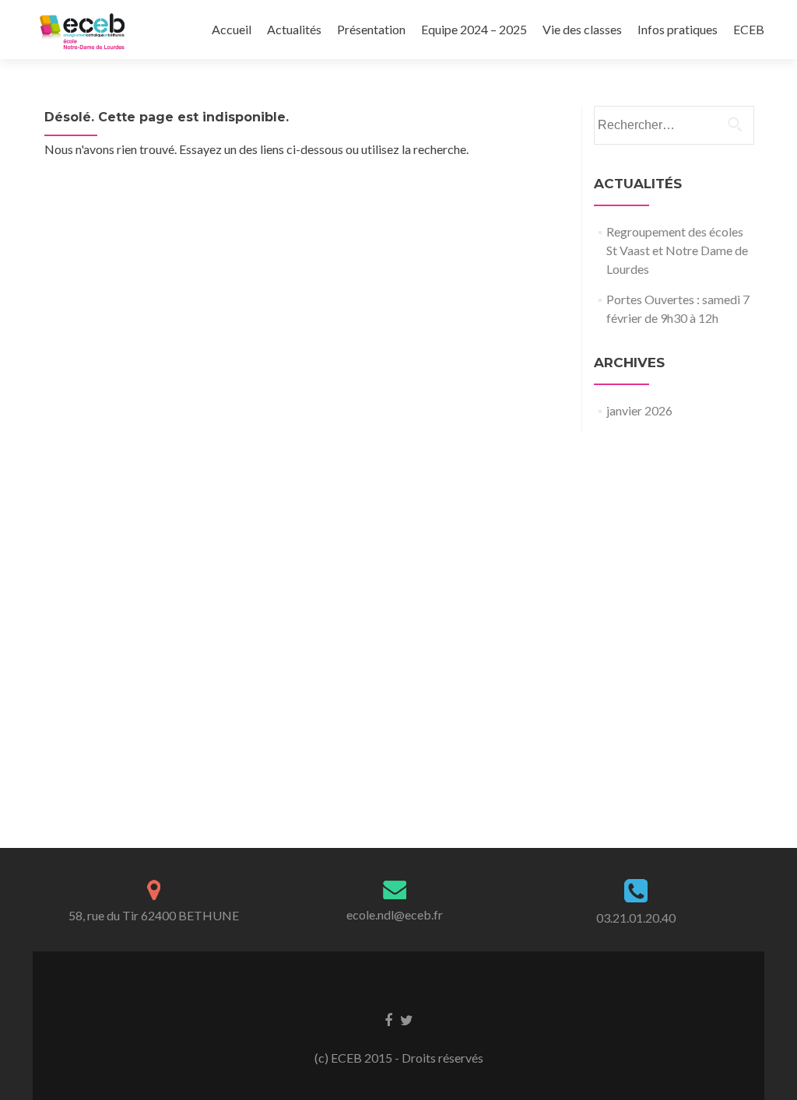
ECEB (748, 29)
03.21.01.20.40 (636, 917)
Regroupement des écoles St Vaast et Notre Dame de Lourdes (677, 250)
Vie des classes (582, 29)
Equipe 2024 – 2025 (474, 29)
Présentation (371, 29)
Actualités (294, 29)
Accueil (231, 29)
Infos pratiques (677, 29)
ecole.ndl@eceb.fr (394, 914)
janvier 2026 (639, 410)
